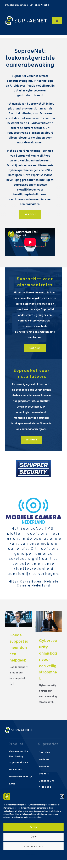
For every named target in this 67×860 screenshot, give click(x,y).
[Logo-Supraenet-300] (26, 16)
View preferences (33, 846)
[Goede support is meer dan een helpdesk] (18, 619)
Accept (33, 827)
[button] (62, 796)
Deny (34, 836)
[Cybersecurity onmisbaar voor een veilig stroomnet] (48, 621)
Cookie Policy (31, 855)
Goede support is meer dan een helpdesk (18, 648)
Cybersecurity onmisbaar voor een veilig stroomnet (48, 659)
